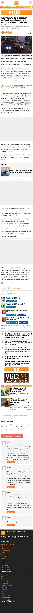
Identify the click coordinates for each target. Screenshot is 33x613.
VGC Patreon (4, 563)
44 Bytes (11, 600)
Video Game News (7, 31)
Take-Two (22, 93)
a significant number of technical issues (20, 71)
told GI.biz (11, 234)
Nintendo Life (4, 583)
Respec (3, 593)
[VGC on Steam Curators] (31, 7)
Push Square (4, 589)
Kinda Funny (4, 581)
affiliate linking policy (17, 288)
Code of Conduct (5, 550)
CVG (2, 577)
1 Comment (29, 396)
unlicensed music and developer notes (15, 75)
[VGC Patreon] (20, 7)
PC (5, 78)
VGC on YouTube (5, 569)
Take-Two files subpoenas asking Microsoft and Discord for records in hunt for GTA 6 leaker (18, 343)
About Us (3, 546)
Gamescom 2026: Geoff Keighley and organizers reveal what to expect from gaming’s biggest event (17, 363)
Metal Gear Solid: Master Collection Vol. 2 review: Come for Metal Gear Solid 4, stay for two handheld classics (18, 335)
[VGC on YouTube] (28, 7)
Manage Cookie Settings (7, 544)
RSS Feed (3, 559)
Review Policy (4, 557)
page (27, 426)
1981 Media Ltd (11, 531)
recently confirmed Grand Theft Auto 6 (18, 105)
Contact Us (4, 552)
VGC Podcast (4, 565)
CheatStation (4, 574)
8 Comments (29, 409)
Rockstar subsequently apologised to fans (12, 85)
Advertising (4, 548)
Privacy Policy (4, 554)
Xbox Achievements (6, 597)
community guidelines (10, 417)
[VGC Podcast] (22, 7)
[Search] (30, 2)
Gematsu (3, 579)
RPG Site (3, 591)
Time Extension (5, 595)
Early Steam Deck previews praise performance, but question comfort (19, 390)
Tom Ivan (29, 33)
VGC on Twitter (5, 567)
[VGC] (16, 3)
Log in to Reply (11, 462)
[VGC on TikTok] (29, 7)
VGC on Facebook (6, 561)
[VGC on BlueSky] (26, 7)
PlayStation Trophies (6, 585)
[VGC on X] (24, 7)
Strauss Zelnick (8, 113)
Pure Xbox (4, 587)
